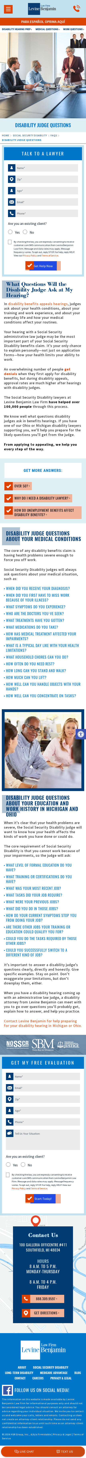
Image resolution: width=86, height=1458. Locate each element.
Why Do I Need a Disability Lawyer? (36, 499)
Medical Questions (47, 29)
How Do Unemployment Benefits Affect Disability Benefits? (39, 513)
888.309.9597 (39, 1299)
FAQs (54, 135)
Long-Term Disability (19, 1373)
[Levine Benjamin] (42, 8)
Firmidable (44, 1434)
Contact (20, 1378)
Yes (17, 232)
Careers (38, 1378)
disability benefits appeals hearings (38, 303)
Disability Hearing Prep (16, 29)
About (22, 1367)
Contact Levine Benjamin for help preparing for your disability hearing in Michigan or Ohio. (43, 1023)
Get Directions (40, 1314)
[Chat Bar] (43, 1452)
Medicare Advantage (54, 1373)
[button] (81, 734)
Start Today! (43, 1199)
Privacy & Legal (60, 1378)
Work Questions (73, 29)
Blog (77, 1373)
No (32, 232)
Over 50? (16, 487)
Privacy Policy (30, 255)
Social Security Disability (30, 135)
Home (5, 135)
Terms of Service (50, 255)
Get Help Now (43, 266)
